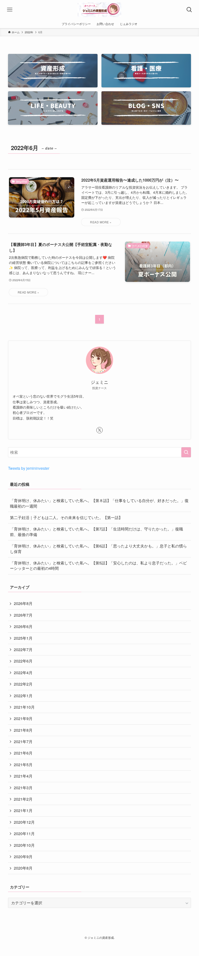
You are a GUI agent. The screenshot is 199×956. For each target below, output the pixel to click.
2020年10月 (24, 845)
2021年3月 (23, 787)
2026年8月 (23, 603)
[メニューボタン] (9, 9)
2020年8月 (23, 868)
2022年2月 (23, 684)
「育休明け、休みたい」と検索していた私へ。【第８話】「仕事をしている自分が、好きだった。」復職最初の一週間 (99, 503)
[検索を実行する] (186, 452)
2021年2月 (23, 799)
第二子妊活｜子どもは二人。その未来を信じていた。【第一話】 (66, 517)
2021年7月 (23, 741)
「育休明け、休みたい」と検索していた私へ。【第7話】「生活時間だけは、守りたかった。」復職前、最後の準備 (96, 531)
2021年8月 (23, 730)
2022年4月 (23, 672)
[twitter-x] (99, 430)
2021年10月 (24, 707)
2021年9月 (23, 718)
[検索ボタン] (189, 9)
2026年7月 (23, 615)
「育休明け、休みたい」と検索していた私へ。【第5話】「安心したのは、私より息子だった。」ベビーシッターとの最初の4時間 (98, 565)
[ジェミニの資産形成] (99, 9)
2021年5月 (23, 764)
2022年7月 (23, 649)
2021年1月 (23, 810)
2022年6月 (23, 661)
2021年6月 (23, 753)
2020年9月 (23, 856)
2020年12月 (24, 822)
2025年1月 (23, 638)
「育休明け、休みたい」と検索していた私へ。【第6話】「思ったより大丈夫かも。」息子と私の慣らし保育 (98, 548)
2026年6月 (23, 626)
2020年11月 (24, 833)
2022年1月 (23, 695)
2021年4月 (23, 776)
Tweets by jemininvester (28, 468)
